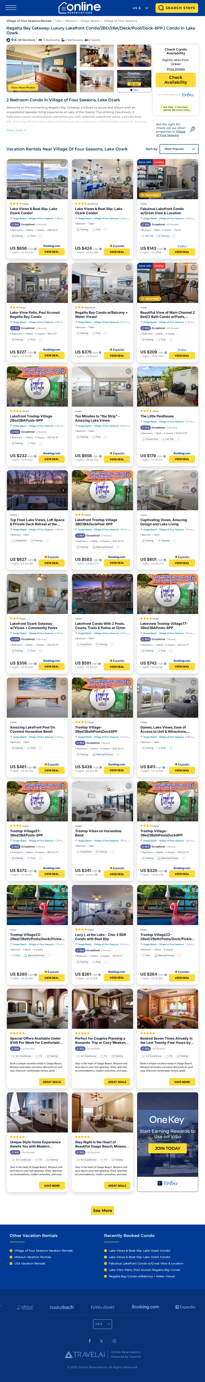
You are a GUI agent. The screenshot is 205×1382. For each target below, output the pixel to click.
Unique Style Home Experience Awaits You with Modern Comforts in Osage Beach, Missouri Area (35, 1144)
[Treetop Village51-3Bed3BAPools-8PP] (37, 801)
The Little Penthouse (157, 416)
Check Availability (175, 80)
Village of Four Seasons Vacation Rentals (43, 1250)
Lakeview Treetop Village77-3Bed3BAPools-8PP (164, 626)
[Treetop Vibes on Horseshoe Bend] (102, 801)
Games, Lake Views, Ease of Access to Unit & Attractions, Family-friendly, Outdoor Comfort (167, 729)
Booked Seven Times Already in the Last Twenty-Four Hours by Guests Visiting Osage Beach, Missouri (166, 1040)
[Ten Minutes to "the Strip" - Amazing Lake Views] (102, 386)
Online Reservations (92, 1367)
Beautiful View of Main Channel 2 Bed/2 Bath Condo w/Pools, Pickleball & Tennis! (167, 314)
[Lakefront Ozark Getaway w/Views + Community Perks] (37, 594)
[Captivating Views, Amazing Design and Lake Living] (167, 490)
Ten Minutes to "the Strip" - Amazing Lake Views (97, 418)
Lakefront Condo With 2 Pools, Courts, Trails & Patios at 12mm (100, 626)
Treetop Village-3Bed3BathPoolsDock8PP (96, 729)
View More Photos (23, 87)
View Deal (51, 251)
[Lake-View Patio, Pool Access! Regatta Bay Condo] (37, 283)
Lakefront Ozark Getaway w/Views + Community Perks (33, 626)
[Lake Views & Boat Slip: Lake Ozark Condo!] (37, 179)
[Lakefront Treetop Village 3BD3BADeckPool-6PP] (102, 490)
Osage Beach (90, 21)
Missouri (71, 21)
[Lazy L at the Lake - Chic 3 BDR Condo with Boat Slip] (102, 905)
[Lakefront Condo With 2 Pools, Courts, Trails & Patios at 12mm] (102, 594)
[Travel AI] (84, 1355)
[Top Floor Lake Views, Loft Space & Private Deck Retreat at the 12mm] (37, 490)
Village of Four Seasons (120, 21)
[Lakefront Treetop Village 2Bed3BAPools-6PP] (37, 386)
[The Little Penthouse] (167, 386)
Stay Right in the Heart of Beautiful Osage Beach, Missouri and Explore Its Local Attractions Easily (101, 1144)
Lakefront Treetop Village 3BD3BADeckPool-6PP (96, 522)
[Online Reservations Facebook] (90, 1342)
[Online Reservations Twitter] (101, 1342)
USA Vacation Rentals (29, 1263)
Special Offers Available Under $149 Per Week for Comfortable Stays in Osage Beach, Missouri (36, 1040)
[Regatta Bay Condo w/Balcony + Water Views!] (102, 283)
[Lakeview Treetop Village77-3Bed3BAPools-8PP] (167, 594)
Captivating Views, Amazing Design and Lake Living (163, 522)
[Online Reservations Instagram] (114, 1342)
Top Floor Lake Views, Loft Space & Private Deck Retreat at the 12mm (37, 522)
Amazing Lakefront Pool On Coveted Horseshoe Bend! (32, 729)
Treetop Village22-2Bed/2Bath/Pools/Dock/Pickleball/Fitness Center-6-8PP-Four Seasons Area (167, 937)
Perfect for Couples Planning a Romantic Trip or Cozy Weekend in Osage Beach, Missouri (101, 1040)
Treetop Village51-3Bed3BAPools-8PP (26, 833)
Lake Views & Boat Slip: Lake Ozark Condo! (33, 211)
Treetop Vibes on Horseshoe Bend (98, 833)
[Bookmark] (12, 49)
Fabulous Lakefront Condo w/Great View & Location (162, 211)
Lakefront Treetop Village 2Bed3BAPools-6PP (31, 418)
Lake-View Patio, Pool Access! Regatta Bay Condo (35, 314)
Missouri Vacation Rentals (32, 1257)
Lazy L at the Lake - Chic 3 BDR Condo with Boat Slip (100, 937)
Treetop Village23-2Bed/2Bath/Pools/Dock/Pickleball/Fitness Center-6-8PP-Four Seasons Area (37, 937)
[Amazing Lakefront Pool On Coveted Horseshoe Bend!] (37, 698)
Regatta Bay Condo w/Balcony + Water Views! (101, 314)
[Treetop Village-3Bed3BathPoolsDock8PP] (102, 698)
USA (58, 21)
